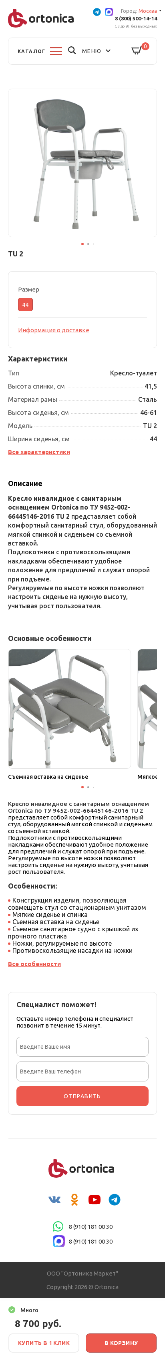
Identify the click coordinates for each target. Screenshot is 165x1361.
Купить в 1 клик (44, 1343)
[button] (82, 244)
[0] (137, 51)
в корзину (121, 1343)
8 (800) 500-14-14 (136, 18)
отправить (82, 1096)
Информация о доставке (53, 330)
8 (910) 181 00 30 (91, 1226)
